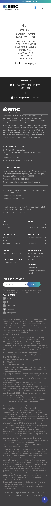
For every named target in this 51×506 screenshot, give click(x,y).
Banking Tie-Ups (12, 259)
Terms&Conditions (37, 495)
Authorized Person (36, 253)
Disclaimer (31, 492)
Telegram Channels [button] (36, 227)
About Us (31, 259)
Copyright (11, 495)
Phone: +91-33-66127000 (13, 196)
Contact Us (33, 268)
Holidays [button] (6, 227)
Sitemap (27, 495)
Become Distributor (36, 256)
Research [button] (32, 243)
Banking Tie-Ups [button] (10, 262)
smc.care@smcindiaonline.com (16, 330)
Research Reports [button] (35, 237)
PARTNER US (34, 250)
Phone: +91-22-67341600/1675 (16, 179)
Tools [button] (30, 224)
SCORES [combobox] (9, 284)
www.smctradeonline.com (13, 334)
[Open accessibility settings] (45, 499)
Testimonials (19, 495)
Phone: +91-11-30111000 (12, 157)
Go (32, 284)
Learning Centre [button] (10, 253)
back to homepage (25, 63)
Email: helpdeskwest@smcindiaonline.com (21, 182)
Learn (6, 250)
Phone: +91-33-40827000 (14, 198)
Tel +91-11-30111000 (21, 324)
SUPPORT (33, 264)
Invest (7, 221)
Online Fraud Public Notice (24, 2)
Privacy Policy (40, 492)
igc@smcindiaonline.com (14, 332)
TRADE (31, 221)
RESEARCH (33, 234)
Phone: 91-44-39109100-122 (15, 212)
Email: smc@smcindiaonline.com (17, 160)
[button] (13, 237)
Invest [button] (5, 224)
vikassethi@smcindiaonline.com (16, 328)
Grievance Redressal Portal (37, 271)
